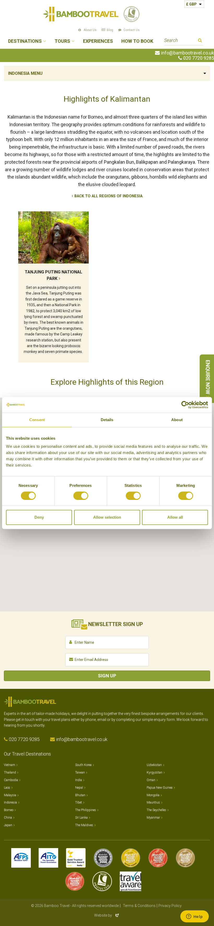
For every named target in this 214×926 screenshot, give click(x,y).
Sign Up (107, 675)
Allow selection (107, 517)
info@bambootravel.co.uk (187, 53)
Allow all (175, 517)
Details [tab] (107, 420)
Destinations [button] (25, 41)
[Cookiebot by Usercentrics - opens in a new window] (185, 405)
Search (200, 41)
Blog (110, 30)
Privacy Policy (170, 906)
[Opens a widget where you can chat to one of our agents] (194, 916)
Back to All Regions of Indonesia (108, 196)
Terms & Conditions (139, 906)
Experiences (98, 41)
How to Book (137, 41)
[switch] (80, 496)
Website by (107, 915)
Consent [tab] (37, 420)
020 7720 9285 (198, 58)
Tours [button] (62, 41)
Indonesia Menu (25, 73)
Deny (39, 517)
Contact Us (131, 30)
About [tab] (177, 420)
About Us (90, 30)
